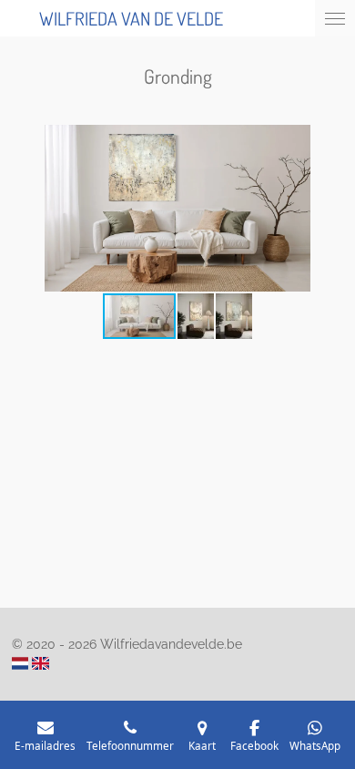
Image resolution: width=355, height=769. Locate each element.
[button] (327, 141)
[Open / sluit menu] (335, 18)
